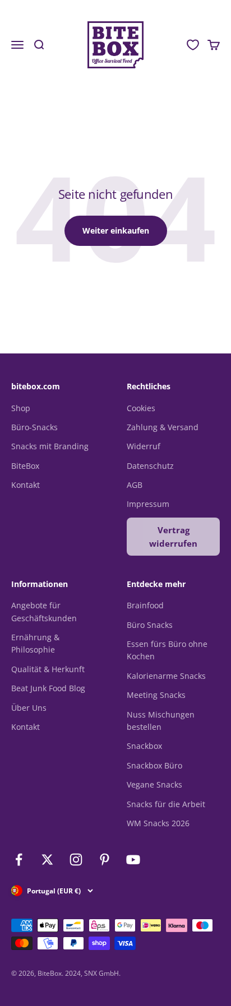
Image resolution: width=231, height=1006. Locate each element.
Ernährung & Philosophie (35, 643)
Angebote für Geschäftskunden (44, 611)
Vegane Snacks (154, 784)
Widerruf (143, 446)
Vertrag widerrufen (173, 536)
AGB (134, 484)
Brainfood (145, 605)
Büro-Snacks (34, 427)
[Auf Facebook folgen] (18, 859)
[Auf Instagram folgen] (76, 859)
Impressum (148, 504)
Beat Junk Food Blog (48, 688)
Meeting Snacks (156, 695)
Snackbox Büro (154, 765)
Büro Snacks (150, 625)
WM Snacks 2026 (158, 823)
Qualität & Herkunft (48, 669)
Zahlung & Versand (162, 427)
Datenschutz (150, 465)
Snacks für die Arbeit (166, 804)
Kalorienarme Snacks (166, 675)
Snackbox (144, 745)
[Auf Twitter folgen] (47, 859)
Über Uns (29, 707)
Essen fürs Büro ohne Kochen (167, 650)
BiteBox (25, 465)
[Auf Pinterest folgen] (104, 859)
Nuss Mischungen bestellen (161, 720)
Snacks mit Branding (50, 446)
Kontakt (25, 484)
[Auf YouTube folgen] (133, 859)
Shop (20, 408)
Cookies (141, 408)
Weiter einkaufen (115, 230)
